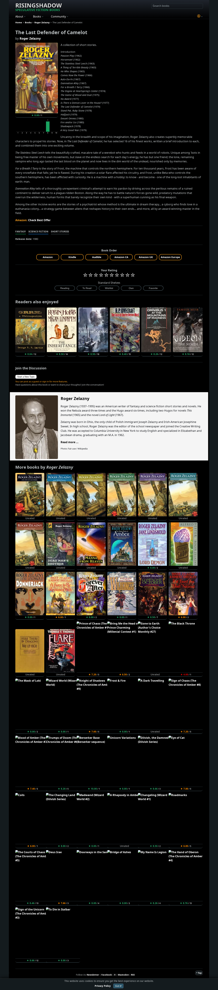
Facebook (106, 974)
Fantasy (20, 231)
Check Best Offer (39, 220)
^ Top (199, 972)
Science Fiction (38, 231)
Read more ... (70, 442)
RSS (133, 974)
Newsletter (93, 974)
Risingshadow (38, 6)
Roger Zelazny (30, 38)
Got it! (118, 986)
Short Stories (60, 231)
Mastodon (123, 974)
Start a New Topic (26, 376)
